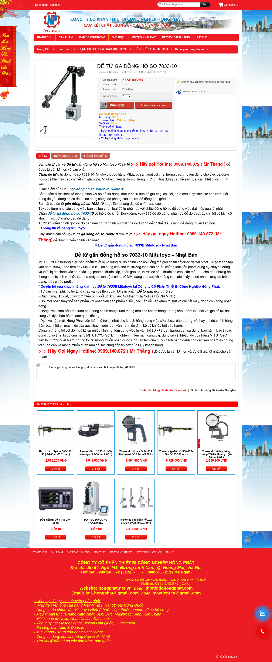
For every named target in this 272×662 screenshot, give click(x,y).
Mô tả (43, 156)
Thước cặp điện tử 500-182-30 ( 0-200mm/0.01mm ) (55, 453)
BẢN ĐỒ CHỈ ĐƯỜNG (92, 37)
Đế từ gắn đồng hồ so (189, 49)
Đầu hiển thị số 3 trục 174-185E (55, 521)
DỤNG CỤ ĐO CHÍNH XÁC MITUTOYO (102, 49)
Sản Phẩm (64, 49)
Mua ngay (116, 105)
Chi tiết (56, 468)
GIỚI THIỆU (118, 37)
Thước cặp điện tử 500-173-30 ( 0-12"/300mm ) (176, 453)
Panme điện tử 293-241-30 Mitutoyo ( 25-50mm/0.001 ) (95, 453)
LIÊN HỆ (202, 37)
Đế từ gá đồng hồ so (62, 367)
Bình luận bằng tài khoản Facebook (163, 390)
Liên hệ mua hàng (95, 156)
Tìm (205, 4)
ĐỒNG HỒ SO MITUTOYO (151, 49)
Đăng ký (55, 4)
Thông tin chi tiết (65, 156)
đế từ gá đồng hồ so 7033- (69, 213)
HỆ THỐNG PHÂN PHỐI (176, 37)
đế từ (119, 367)
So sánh (113, 72)
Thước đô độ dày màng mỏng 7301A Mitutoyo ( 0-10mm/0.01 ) (216, 454)
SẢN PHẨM (66, 37)
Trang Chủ (43, 49)
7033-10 (130, 367)
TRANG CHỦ (44, 37)
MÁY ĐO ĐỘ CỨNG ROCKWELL (95, 521)
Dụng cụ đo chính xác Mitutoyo (95, 367)
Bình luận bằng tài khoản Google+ (213, 390)
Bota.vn (232, 656)
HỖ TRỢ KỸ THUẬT (144, 37)
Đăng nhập (41, 4)
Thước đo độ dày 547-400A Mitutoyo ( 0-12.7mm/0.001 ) (136, 453)
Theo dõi (101, 72)
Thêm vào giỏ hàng (154, 105)
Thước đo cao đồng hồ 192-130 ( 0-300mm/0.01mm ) (136, 521)
